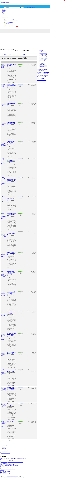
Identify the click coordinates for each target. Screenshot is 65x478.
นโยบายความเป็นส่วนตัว (13, 475)
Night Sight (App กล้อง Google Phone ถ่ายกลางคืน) (11, 198)
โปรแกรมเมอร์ (42, 60)
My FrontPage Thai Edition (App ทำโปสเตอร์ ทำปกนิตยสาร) (11, 272)
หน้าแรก (3, 9)
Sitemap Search (42, 65)
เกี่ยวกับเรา (4, 447)
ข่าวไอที (3, 11)
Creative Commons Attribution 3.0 (12, 476)
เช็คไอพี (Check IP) (10, 23)
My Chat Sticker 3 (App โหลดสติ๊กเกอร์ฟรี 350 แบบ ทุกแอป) (11, 292)
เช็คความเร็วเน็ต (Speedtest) (11, 22)
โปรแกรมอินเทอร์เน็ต (43, 53)
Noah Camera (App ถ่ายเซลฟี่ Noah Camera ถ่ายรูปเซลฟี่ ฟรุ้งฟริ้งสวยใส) (11, 179)
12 (8, 440)
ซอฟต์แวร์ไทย (39, 70)
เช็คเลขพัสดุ (13, 24)
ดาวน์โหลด (4, 10)
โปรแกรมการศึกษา (43, 59)
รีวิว (3, 12)
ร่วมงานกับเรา (5, 449)
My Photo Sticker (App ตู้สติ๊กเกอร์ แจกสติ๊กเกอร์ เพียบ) (11, 253)
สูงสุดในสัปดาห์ (40, 76)
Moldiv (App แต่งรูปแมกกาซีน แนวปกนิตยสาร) (10, 422)
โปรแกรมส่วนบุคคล (43, 54)
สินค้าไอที (3, 14)
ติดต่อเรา (4, 448)
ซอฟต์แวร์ (12, 19)
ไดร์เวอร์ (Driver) (42, 64)
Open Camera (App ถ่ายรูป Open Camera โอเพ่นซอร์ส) (11, 142)
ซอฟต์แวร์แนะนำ (46, 73)
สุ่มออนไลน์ (10, 25)
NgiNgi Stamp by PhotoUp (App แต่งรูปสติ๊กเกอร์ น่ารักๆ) (11, 214)
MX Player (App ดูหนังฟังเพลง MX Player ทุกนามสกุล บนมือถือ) (11, 334)
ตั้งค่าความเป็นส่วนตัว (4, 475)
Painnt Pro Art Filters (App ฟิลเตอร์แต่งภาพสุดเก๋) (11, 85)
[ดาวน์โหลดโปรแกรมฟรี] (5, 2)
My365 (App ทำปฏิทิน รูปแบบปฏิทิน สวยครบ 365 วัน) (11, 233)
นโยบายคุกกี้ (21, 475)
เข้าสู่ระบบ (33, 7)
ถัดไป (10, 440)
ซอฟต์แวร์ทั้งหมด (43, 51)
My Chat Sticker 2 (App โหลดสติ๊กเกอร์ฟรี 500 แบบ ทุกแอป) (11, 312)
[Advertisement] (32, 41)
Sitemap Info (42, 66)
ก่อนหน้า (2, 440)
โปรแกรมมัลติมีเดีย (43, 55)
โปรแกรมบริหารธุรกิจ (43, 58)
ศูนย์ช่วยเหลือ (4, 445)
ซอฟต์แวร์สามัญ (40, 73)
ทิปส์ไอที (3, 13)
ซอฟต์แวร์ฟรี (44, 70)
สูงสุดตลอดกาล (45, 76)
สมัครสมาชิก (29, 7)
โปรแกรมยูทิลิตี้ (42, 63)
